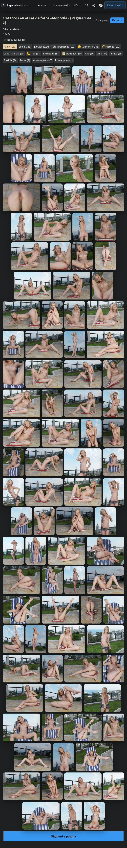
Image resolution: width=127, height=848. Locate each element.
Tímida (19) (115, 53)
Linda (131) (25, 46)
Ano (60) (89, 53)
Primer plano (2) (64, 60)
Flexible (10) (10, 60)
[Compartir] (93, 5)
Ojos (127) (43, 46)
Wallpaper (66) (74, 53)
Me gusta (117, 20)
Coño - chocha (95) (13, 53)
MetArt (6, 33)
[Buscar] (87, 5)
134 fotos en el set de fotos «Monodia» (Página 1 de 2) (47, 20)
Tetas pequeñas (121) (63, 46)
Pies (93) (36, 53)
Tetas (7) (25, 60)
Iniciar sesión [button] (115, 5)
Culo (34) (102, 53)
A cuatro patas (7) (42, 60)
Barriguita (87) (51, 53)
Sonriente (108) (90, 46)
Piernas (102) (112, 46)
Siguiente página (63, 836)
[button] (100, 5)
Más (76, 5)
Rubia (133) (9, 46)
